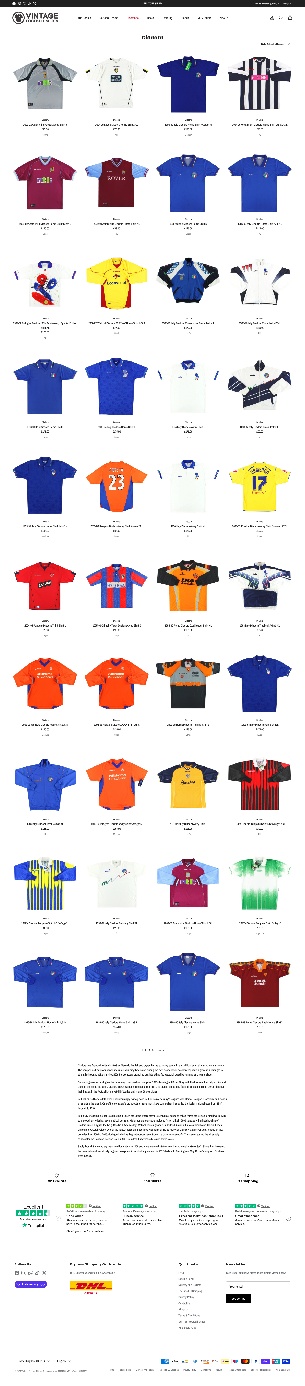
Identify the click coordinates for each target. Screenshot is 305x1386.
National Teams (108, 18)
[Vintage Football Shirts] (35, 18)
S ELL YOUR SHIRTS (152, 3)
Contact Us (184, 1303)
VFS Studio (204, 18)
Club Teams (84, 18)
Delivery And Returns (189, 1285)
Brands (185, 18)
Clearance (133, 18)
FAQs (181, 1273)
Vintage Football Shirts (31, 1371)
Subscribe (239, 1298)
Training (167, 18)
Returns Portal (186, 1279)
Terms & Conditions (189, 1315)
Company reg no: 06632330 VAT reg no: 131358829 (65, 1371)
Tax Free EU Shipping (190, 1291)
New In (224, 18)
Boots (150, 18)
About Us (183, 1309)
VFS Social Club (187, 1327)
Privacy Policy (186, 1297)
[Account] (271, 17)
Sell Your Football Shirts (191, 1321)
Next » (161, 1050)
